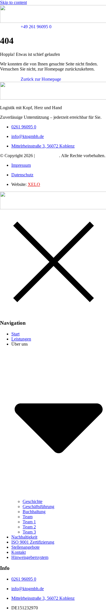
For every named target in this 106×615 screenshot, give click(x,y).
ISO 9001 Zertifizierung (32, 542)
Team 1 (29, 521)
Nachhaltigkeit (24, 537)
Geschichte (32, 501)
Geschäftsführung (38, 506)
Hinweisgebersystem (29, 557)
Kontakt (18, 552)
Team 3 (29, 532)
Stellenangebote (25, 547)
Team (28, 516)
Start (15, 333)
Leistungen (21, 339)
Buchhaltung (34, 511)
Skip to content (13, 2)
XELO (34, 184)
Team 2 (29, 526)
